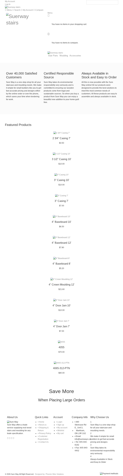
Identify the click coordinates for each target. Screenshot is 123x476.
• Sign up (60, 425)
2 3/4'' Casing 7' (61, 138)
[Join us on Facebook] (10, 438)
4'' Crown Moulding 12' (61, 284)
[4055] (61, 342)
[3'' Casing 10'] (61, 174)
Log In (7, 4)
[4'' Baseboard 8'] (61, 258)
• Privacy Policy (44, 433)
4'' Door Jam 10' (62, 305)
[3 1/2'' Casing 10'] (61, 153)
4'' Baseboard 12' (61, 242)
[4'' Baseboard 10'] (61, 216)
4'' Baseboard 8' (62, 263)
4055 (61, 347)
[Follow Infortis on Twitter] (8, 438)
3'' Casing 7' (61, 201)
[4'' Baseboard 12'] (61, 237)
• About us (42, 425)
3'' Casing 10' (61, 180)
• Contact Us (43, 442)
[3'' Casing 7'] (61, 195)
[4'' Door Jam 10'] (61, 300)
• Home (41, 422)
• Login (59, 422)
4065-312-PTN (61, 368)
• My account (61, 428)
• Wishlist (60, 430)
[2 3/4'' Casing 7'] (61, 132)
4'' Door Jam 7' (61, 326)
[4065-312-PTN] (61, 362)
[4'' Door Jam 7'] (61, 321)
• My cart (60, 433)
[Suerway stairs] (12, 7)
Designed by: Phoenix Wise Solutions (49, 474)
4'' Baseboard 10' (61, 222)
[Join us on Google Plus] (12, 438)
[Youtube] (13, 438)
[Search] (116, 2)
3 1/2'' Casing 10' (61, 159)
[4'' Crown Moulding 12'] (61, 279)
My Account (10, 1)
